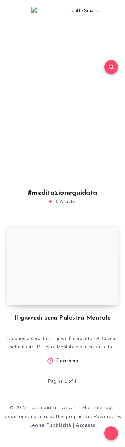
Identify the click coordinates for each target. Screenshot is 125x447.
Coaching (67, 361)
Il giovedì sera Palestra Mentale (62, 318)
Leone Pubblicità (50, 425)
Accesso (86, 425)
